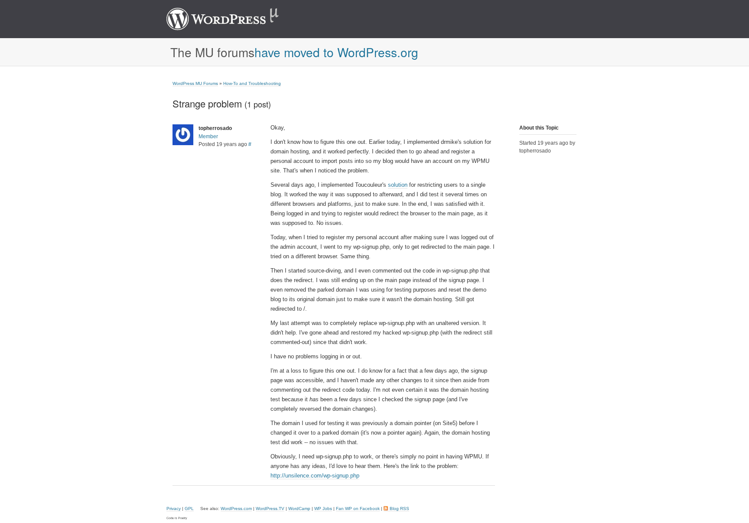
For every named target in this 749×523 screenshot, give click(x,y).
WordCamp (299, 508)
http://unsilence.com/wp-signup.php (314, 475)
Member (208, 136)
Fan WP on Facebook (358, 508)
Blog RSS (399, 508)
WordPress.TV (270, 508)
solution (397, 185)
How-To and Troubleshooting (252, 83)
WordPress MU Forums (195, 83)
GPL (189, 508)
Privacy (173, 508)
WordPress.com (236, 508)
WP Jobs (323, 508)
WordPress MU (231, 19)
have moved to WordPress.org (336, 52)
